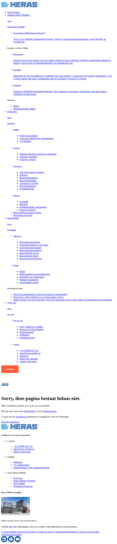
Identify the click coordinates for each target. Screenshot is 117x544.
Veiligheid (24, 335)
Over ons (11, 302)
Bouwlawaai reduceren (31, 258)
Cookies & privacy (46, 532)
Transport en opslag (29, 183)
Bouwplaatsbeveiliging (31, 250)
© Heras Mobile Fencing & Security (19, 532)
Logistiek (24, 201)
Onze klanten (13, 12)
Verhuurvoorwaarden (11, 534)
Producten (12, 111)
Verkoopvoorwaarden (88, 532)
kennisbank (28, 411)
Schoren (23, 175)
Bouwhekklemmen (29, 178)
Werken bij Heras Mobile (32, 329)
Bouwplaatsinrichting (30, 242)
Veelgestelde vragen (29, 282)
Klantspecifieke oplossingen (33, 207)
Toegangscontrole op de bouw (34, 245)
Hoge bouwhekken (29, 135)
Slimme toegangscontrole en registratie (38, 154)
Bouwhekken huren (29, 256)
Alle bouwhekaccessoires (32, 172)
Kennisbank (13, 218)
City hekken (25, 141)
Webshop (24, 356)
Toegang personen (28, 156)
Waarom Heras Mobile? (18, 15)
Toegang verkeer (28, 159)
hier (11, 526)
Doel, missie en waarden (31, 326)
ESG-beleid (19, 483)
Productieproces (27, 337)
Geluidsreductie (27, 188)
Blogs (22, 271)
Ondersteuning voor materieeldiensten (31, 467)
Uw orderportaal (21, 465)
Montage (24, 204)
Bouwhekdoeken (28, 186)
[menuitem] (64, 106)
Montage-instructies (29, 279)
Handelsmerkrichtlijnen (66, 532)
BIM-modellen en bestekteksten (35, 274)
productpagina (50, 411)
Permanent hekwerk (23, 486)
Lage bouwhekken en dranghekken (36, 138)
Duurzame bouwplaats (30, 247)
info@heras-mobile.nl (30, 353)
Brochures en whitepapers (32, 277)
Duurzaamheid (27, 332)
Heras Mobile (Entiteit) (24, 480)
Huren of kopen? (28, 210)
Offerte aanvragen (28, 361)
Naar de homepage (10, 422)
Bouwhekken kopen (29, 253)
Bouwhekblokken (28, 180)
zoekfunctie (21, 416)
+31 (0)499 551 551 (29, 350)
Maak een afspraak (29, 358)
